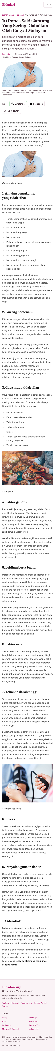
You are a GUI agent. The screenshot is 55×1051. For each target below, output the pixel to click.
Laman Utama (8, 15)
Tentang (5, 1003)
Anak (4, 1021)
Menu (48, 4)
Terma (5, 1006)
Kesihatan (20, 15)
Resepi (5, 1018)
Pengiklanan (26, 1003)
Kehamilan (33, 1021)
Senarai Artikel (40, 1003)
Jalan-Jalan (34, 1029)
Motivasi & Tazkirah (10, 1029)
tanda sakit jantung (25, 961)
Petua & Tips (34, 1025)
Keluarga (33, 1018)
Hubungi (15, 1003)
